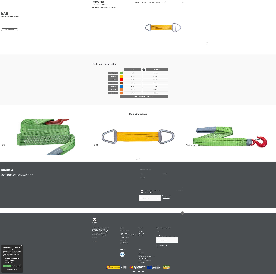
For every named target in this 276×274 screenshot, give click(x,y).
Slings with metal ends (108, 7)
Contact (158, 2)
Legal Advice (141, 252)
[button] (12, 269)
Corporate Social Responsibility (145, 260)
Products (136, 2)
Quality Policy (141, 254)
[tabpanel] (207, 28)
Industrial (105, 4)
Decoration (97, 4)
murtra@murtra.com (124, 237)
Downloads (152, 2)
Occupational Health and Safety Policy (146, 256)
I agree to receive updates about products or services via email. (142, 192)
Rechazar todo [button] (16, 265)
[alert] (12, 259)
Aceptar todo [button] (7, 265)
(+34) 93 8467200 (124, 240)
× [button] (21, 245)
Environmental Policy (143, 258)
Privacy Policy (157, 190)
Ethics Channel (141, 262)
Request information (9, 29)
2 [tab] (139, 158)
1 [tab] (137, 159)
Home (93, 7)
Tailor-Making (143, 2)
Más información (6, 255)
